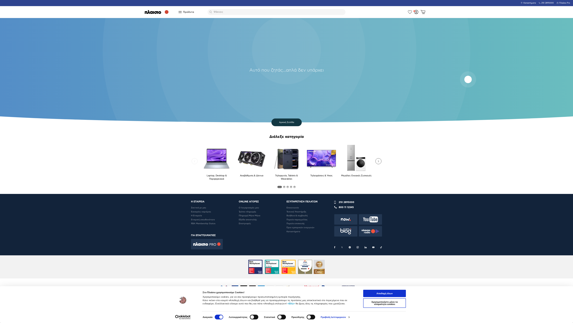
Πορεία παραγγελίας (297, 220)
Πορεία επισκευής (295, 224)
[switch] (254, 317)
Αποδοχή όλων (384, 293)
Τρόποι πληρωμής (247, 212)
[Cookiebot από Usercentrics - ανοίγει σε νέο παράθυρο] (183, 317)
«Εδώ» (291, 303)
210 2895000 (346, 202)
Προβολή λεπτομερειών (333, 317)
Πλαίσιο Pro (564, 3)
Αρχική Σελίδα (286, 122)
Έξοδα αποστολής (248, 220)
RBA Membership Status (203, 224)
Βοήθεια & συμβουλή (297, 216)
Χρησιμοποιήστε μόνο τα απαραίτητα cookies (384, 303)
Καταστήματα (529, 3)
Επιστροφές (245, 224)
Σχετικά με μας (198, 208)
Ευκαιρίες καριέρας (201, 212)
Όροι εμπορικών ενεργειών (300, 228)
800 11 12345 (346, 207)
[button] (195, 161)
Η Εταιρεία (196, 216)
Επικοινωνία (292, 208)
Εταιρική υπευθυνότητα (203, 220)
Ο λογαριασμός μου (249, 208)
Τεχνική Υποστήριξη (296, 212)
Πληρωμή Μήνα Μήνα (249, 216)
